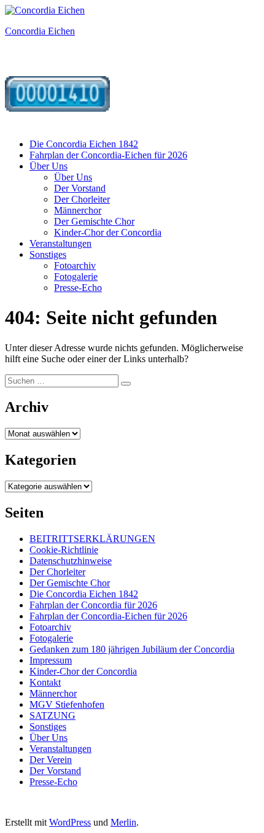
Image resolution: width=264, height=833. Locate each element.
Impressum (50, 660)
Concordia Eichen (40, 31)
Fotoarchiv (75, 265)
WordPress (70, 822)
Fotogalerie (76, 276)
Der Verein (50, 759)
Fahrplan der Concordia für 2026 (93, 605)
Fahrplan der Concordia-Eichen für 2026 (108, 155)
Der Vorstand (80, 188)
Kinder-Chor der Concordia (107, 232)
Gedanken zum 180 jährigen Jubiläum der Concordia (132, 649)
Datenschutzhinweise (70, 561)
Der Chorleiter (82, 199)
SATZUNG (52, 715)
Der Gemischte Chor (94, 221)
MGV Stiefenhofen (66, 704)
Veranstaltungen (60, 243)
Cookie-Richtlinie (63, 549)
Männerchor (77, 210)
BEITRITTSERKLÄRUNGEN (92, 538)
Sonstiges (47, 254)
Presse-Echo (78, 287)
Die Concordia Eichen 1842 (83, 144)
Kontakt (45, 682)
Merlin (123, 822)
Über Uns (48, 166)
